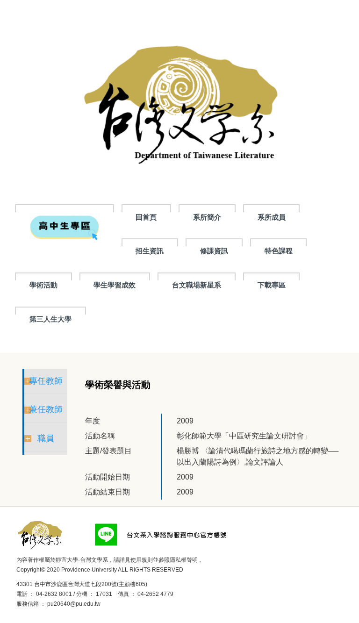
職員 (45, 438)
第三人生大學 (50, 319)
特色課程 (279, 251)
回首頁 (146, 217)
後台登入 (115, 604)
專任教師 (46, 381)
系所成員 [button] (272, 217)
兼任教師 (46, 409)
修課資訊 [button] (214, 251)
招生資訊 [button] (150, 251)
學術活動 (43, 285)
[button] (64, 226)
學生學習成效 (114, 285)
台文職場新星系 (196, 285)
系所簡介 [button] (207, 217)
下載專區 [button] (272, 285)
